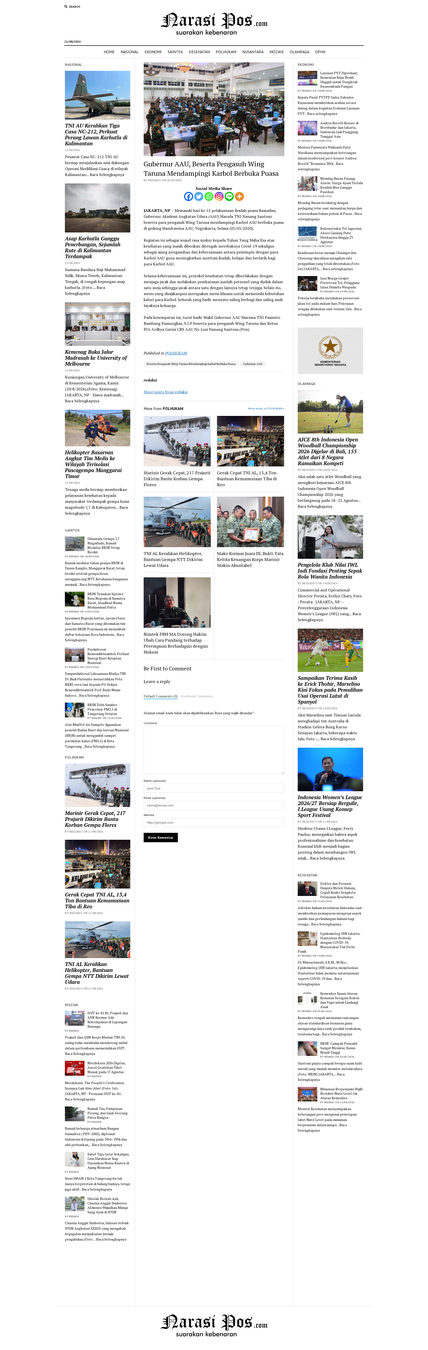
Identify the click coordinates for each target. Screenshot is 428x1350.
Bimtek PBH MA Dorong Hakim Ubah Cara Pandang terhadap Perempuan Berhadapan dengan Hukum (176, 643)
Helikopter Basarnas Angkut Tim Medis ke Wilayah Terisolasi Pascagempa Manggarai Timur (93, 464)
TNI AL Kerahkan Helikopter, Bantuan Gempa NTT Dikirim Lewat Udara (97, 973)
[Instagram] (219, 196)
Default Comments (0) (161, 696)
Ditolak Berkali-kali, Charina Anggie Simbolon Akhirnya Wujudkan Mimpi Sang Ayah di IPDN (107, 1205)
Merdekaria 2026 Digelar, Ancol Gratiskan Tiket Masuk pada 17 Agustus (106, 1067)
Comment (150, 723)
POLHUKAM (226, 51)
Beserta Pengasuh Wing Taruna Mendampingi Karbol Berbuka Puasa (191, 364)
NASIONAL (130, 51)
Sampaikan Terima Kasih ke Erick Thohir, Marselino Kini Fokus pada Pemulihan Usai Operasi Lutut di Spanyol (330, 690)
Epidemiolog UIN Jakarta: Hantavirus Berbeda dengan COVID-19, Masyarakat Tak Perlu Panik (329, 942)
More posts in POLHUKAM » (266, 408)
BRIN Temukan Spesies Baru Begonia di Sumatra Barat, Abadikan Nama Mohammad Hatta (106, 601)
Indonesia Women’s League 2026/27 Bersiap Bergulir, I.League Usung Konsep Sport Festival (330, 806)
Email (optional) (154, 798)
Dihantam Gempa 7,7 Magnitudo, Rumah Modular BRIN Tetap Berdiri (103, 545)
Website (149, 815)
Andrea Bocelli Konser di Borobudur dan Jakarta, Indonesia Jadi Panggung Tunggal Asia (339, 130)
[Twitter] (198, 196)
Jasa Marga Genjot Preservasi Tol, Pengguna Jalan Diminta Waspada (339, 282)
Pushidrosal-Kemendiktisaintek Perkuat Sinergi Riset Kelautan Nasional (108, 656)
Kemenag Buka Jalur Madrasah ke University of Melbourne (96, 358)
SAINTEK (175, 51)
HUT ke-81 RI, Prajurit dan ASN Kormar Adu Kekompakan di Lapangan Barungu (107, 1020)
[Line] (229, 196)
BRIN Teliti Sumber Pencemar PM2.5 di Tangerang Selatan (102, 709)
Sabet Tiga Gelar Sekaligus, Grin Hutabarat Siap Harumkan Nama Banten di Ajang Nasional (108, 1161)
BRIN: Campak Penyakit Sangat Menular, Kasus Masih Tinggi (339, 1048)
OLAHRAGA (299, 51)
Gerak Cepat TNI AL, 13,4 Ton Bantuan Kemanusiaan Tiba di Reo (97, 900)
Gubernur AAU (252, 364)
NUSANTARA (253, 51)
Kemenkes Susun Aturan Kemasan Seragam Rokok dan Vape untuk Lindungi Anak (339, 1000)
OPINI (320, 51)
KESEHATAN (199, 51)
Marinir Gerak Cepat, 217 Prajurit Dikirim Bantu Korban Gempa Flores (95, 819)
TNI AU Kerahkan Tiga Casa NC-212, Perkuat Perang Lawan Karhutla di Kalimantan (96, 134)
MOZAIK (276, 51)
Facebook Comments (197, 696)
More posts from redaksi (165, 392)
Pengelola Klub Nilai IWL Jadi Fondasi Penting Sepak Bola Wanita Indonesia (330, 571)
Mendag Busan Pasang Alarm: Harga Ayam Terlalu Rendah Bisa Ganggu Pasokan (341, 185)
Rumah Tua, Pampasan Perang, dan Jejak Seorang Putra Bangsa (107, 1113)
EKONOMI (153, 51)
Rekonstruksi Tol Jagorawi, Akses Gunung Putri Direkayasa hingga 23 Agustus (341, 235)
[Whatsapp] (209, 196)
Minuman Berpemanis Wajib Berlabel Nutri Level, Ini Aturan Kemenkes (341, 1093)
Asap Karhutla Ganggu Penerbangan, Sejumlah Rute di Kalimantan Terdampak (92, 247)
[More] (239, 196)
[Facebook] (188, 196)
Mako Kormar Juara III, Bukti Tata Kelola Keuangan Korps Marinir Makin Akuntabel (250, 559)
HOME (109, 51)
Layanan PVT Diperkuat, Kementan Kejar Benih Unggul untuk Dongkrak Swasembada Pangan (339, 80)
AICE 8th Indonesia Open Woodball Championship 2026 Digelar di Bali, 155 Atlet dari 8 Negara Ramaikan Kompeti (328, 451)
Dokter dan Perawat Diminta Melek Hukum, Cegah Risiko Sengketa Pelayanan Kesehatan (338, 890)
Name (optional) (155, 781)
